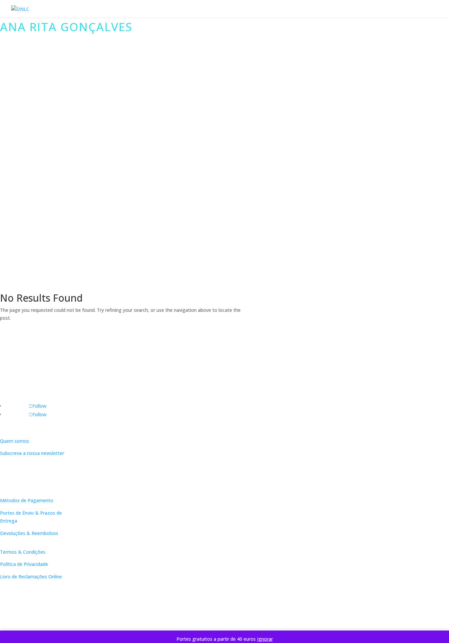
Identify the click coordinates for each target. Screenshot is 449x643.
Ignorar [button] (265, 639)
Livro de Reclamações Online (31, 576)
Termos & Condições (22, 552)
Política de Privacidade (24, 564)
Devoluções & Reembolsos (29, 533)
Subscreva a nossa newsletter (32, 453)
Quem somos (14, 441)
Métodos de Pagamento (26, 500)
